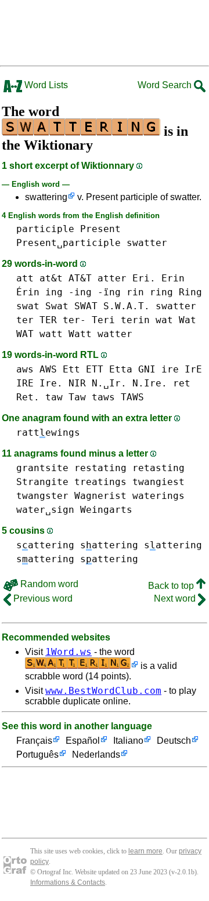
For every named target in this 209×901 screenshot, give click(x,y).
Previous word (42, 598)
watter (115, 333)
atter (112, 278)
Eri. (144, 278)
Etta (120, 369)
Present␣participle (68, 242)
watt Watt (65, 333)
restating (100, 467)
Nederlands (96, 754)
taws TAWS (118, 397)
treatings (100, 481)
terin (135, 319)
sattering (45, 545)
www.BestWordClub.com (103, 690)
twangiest (158, 481)
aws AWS (36, 369)
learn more (145, 851)
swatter (147, 242)
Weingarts (106, 509)
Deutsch (174, 741)
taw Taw (65, 397)
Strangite (42, 481)
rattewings (48, 432)
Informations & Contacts (67, 882)
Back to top (172, 586)
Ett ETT (83, 369)
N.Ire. (149, 383)
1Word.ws (68, 651)
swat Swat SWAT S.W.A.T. (83, 306)
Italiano (128, 741)
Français (34, 741)
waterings (158, 495)
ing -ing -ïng (83, 292)
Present (100, 228)
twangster (42, 495)
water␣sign (45, 509)
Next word (176, 598)
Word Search (166, 85)
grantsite (42, 467)
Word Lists (45, 85)
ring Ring (176, 292)
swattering (46, 197)
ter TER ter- (51, 319)
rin (135, 292)
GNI (147, 369)
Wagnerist (100, 495)
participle (45, 228)
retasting (158, 467)
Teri (103, 319)
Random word (48, 584)
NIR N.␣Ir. (98, 383)
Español (83, 741)
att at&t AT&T (54, 278)
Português (37, 754)
